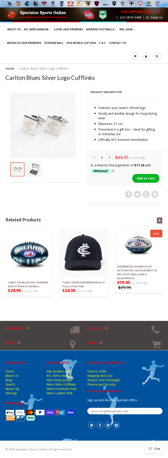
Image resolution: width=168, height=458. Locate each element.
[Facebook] (99, 425)
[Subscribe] (157, 411)
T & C (102, 43)
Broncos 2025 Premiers (24, 43)
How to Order (97, 371)
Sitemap (11, 393)
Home (9, 68)
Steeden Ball (53, 43)
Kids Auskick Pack (58, 371)
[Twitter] (91, 425)
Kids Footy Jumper (59, 380)
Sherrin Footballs (100, 29)
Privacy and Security (101, 384)
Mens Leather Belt (59, 393)
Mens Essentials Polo (61, 389)
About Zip (12, 389)
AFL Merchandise (36, 29)
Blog (8, 380)
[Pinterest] (108, 425)
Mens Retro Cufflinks (61, 384)
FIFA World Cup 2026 (81, 43)
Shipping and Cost (100, 376)
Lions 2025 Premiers (68, 29)
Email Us (156, 17)
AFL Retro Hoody (58, 376)
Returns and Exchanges (103, 380)
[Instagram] (116, 425)
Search (10, 384)
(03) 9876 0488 (130, 17)
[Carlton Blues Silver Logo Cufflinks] (43, 125)
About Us (14, 29)
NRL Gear (126, 29)
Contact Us (117, 43)
